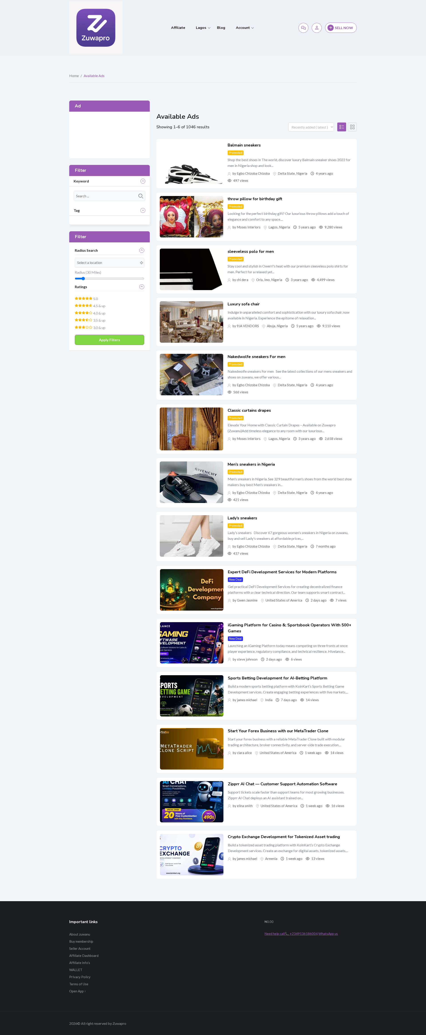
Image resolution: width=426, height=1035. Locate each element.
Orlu (259, 280)
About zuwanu (79, 934)
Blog (221, 27)
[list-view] (341, 127)
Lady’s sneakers (242, 518)
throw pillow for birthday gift (255, 199)
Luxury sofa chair (244, 304)
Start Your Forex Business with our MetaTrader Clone (278, 731)
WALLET (75, 970)
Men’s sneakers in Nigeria (251, 464)
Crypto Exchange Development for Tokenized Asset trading (284, 836)
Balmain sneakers (244, 145)
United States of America (284, 600)
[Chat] (303, 28)
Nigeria (301, 173)
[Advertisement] (109, 135)
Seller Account (80, 948)
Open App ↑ (77, 991)
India (268, 700)
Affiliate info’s (79, 963)
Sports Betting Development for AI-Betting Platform (277, 678)
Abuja (271, 326)
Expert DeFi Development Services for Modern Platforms (282, 572)
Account (243, 27)
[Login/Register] (317, 28)
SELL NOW (344, 28)
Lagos (201, 27)
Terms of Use (78, 984)
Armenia (271, 859)
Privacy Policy (80, 977)
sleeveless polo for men (251, 251)
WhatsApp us (328, 934)
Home (74, 75)
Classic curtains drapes (249, 410)
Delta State (286, 173)
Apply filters (109, 340)
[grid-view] (352, 127)
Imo (267, 280)
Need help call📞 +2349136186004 (291, 934)
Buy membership (81, 941)
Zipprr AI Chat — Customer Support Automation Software (282, 784)
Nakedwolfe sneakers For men (256, 356)
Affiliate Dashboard (84, 956)
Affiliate (178, 27)
